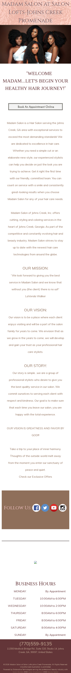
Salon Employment (35, 672)
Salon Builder (18, 672)
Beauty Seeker (53, 672)
